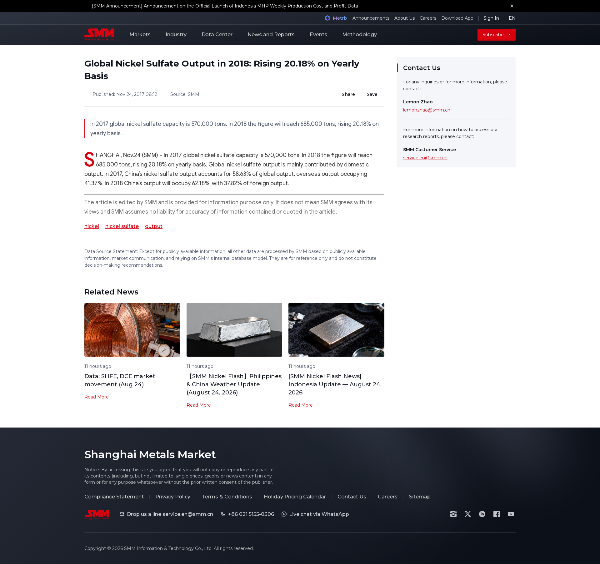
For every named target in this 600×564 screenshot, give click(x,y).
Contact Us (352, 497)
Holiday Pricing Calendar (295, 497)
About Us (404, 18)
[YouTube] (511, 514)
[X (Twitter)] (467, 514)
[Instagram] (453, 514)
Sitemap (420, 497)
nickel (91, 226)
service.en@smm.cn (425, 158)
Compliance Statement (114, 497)
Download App (457, 18)
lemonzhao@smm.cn (426, 110)
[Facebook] (496, 514)
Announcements (370, 18)
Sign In (491, 18)
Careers (428, 18)
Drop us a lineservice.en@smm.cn (170, 514)
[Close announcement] (512, 6)
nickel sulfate (122, 226)
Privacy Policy (172, 497)
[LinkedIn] (482, 514)
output (153, 226)
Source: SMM (184, 94)
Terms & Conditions (227, 497)
